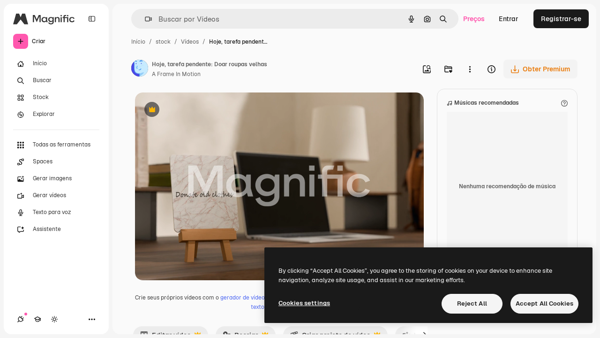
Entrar (508, 19)
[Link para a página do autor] (139, 69)
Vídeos (190, 42)
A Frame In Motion (176, 74)
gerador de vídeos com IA (253, 297)
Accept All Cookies (544, 303)
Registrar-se (561, 19)
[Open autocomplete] (145, 19)
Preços (474, 19)
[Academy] (37, 319)
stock (163, 42)
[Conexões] (20, 319)
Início (138, 42)
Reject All (472, 303)
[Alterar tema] (54, 319)
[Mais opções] (469, 69)
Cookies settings (304, 303)
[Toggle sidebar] (91, 18)
